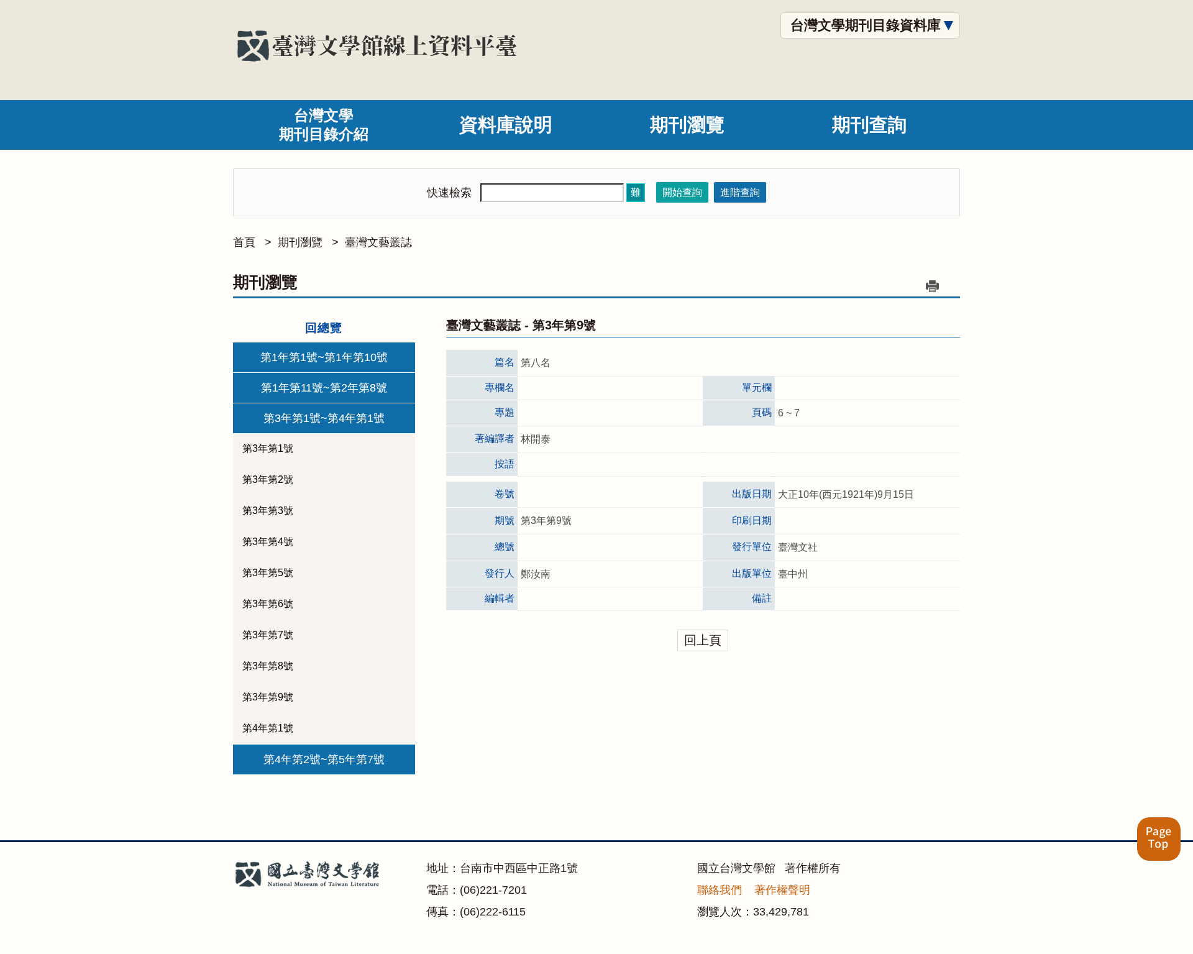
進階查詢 (740, 192)
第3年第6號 (267, 604)
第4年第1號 (267, 728)
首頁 (244, 242)
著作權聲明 (782, 890)
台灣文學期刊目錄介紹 (323, 124)
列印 (932, 286)
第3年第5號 (267, 572)
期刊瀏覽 (687, 124)
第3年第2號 (267, 479)
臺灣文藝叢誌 (378, 242)
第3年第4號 (267, 541)
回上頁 (702, 640)
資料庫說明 (505, 124)
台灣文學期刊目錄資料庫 (865, 25)
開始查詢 (682, 192)
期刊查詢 (869, 124)
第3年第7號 (267, 635)
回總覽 (323, 327)
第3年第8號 (267, 666)
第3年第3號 (267, 510)
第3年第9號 (267, 697)
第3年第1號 (267, 448)
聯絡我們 (719, 890)
